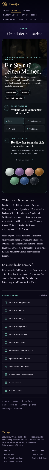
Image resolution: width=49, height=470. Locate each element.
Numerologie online (29, 404)
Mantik (26, 10)
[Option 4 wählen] (39, 172)
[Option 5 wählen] (14, 181)
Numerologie (10, 15)
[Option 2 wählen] (19, 172)
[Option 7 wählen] (34, 180)
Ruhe (9, 120)
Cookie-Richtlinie (39, 458)
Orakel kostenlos (9, 404)
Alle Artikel (9, 454)
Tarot (6, 10)
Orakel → (43, 295)
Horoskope (9, 20)
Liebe (34, 15)
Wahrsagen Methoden (12, 408)
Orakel (16, 10)
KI (42, 20)
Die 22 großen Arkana (14, 458)
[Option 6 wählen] (24, 181)
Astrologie (32, 20)
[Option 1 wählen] (10, 171)
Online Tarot (26, 401)
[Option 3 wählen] (29, 172)
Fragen (24, 15)
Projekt (10, 128)
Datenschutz (37, 454)
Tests (21, 20)
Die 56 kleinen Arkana (14, 461)
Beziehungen (34, 120)
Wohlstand (32, 128)
